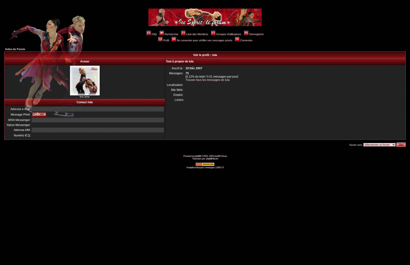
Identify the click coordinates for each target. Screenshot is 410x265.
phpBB (198, 156)
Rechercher (171, 34)
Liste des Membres (197, 34)
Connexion (246, 40)
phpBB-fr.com (212, 158)
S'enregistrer (256, 34)
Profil (166, 40)
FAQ (154, 34)
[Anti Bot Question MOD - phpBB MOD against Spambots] (205, 165)
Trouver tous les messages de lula (208, 80)
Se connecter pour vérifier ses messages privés (204, 40)
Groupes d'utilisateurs (228, 34)
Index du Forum (15, 49)
